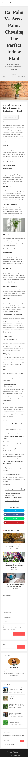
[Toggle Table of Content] (15, 117)
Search (4, 644)
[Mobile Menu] (26, 2)
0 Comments (17, 66)
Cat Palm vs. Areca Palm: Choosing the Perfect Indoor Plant (14, 76)
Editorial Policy (11, 751)
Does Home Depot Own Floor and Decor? (14, 497)
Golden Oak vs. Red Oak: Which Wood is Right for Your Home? (14, 545)
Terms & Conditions (14, 752)
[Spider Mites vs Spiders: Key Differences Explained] (5, 722)
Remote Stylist (7, 3)
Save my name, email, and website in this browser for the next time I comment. (13, 628)
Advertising (5, 751)
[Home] (11, 74)
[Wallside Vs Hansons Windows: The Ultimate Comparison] (5, 714)
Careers (23, 751)
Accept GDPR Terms (9, 744)
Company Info (17, 751)
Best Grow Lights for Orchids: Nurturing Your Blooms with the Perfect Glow (14, 565)
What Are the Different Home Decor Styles (14, 488)
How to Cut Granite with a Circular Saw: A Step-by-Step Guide (14, 585)
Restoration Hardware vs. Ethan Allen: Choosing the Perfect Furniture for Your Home (16, 689)
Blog (11, 66)
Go (22, 740)
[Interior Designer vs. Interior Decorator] (5, 698)
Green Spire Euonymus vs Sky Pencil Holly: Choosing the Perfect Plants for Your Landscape (17, 706)
